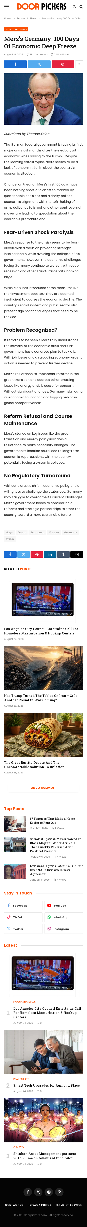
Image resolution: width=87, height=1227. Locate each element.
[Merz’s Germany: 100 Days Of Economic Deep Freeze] (43, 99)
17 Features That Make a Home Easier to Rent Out (52, 821)
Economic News (16, 29)
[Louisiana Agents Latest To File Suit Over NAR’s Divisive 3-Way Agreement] (15, 871)
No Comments (39, 54)
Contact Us (14, 1205)
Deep (22, 532)
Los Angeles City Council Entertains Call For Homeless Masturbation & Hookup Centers (41, 631)
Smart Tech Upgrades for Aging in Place (46, 1085)
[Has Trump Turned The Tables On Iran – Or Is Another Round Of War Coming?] (43, 668)
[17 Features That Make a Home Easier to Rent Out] (15, 824)
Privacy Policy (39, 1205)
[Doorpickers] (42, 6)
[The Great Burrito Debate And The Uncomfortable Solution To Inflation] (43, 735)
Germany (70, 532)
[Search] (81, 6)
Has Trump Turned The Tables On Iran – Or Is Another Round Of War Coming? (40, 697)
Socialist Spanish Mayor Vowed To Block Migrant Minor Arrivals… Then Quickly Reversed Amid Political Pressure (55, 845)
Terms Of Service (68, 1205)
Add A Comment (43, 788)
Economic (37, 532)
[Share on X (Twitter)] (39, 64)
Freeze (54, 532)
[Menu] (6, 6)
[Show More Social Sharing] (79, 64)
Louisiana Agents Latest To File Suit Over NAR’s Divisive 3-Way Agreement (56, 870)
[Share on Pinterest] (63, 64)
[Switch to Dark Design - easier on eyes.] (74, 6)
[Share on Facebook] (15, 64)
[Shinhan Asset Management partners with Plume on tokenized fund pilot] (43, 1120)
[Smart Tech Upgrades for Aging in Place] (43, 1052)
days (9, 532)
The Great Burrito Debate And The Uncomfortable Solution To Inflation (34, 764)
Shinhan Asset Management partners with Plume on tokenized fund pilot (44, 1155)
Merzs (10, 539)
